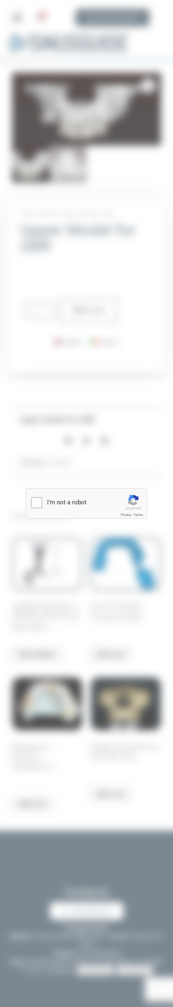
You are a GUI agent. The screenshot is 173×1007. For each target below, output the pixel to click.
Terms (138, 515)
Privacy (126, 515)
